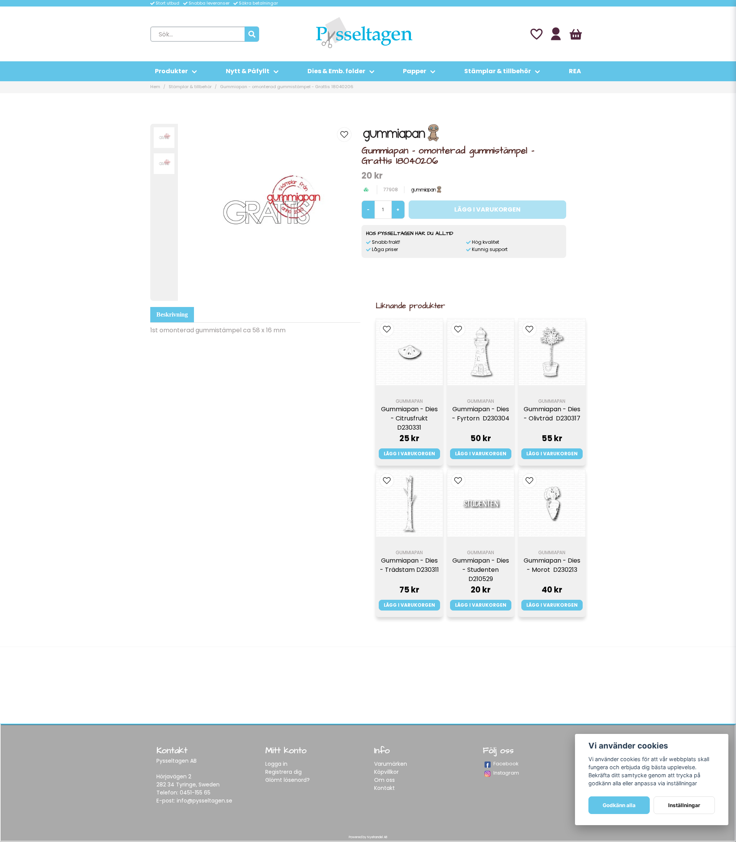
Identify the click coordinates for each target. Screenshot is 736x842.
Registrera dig (283, 772)
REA (575, 71)
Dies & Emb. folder (336, 71)
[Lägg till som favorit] (536, 34)
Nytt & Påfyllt (247, 71)
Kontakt (384, 788)
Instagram (506, 772)
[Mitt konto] (556, 34)
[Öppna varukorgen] (576, 34)
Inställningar (684, 805)
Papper (414, 71)
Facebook (506, 763)
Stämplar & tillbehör (497, 71)
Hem (155, 87)
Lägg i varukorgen (409, 453)
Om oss (384, 780)
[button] (344, 134)
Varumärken (390, 764)
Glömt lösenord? (287, 780)
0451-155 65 (195, 792)
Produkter (171, 71)
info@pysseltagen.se (204, 800)
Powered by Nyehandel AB (368, 837)
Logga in (276, 764)
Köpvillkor (386, 772)
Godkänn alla (619, 805)
